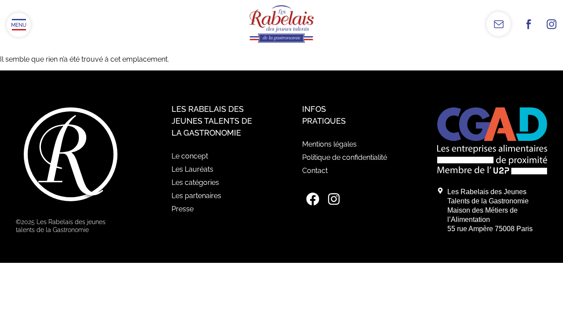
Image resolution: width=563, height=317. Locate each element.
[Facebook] (312, 199)
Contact (315, 170)
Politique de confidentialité (344, 157)
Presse (183, 209)
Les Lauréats (192, 169)
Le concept (190, 156)
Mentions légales (329, 144)
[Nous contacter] (498, 24)
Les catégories (195, 182)
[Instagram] (333, 199)
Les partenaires (196, 196)
